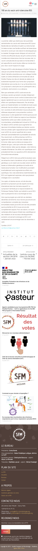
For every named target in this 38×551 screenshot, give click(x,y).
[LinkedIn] (21, 236)
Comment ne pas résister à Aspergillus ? (15, 393)
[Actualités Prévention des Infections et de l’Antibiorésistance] (20, 273)
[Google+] (12, 236)
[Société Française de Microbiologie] (5, 4)
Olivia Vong (5, 13)
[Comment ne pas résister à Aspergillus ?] (20, 376)
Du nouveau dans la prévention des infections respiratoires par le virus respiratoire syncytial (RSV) (19, 418)
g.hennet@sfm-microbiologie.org (22, 513)
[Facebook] (8, 236)
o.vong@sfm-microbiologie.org (20, 511)
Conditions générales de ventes (10, 493)
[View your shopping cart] (30, 3)
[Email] (34, 236)
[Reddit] (26, 236)
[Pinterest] (17, 236)
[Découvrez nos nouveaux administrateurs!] (20, 322)
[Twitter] (3, 236)
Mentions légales (6, 490)
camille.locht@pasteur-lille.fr (10, 228)
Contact (3, 480)
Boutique (3, 477)
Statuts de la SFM (6, 495)
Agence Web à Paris (19, 548)
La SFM (3, 472)
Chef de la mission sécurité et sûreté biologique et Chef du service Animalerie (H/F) (18, 357)
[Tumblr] (30, 236)
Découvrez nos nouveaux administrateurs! (16, 333)
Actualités (4, 475)
